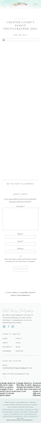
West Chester (30, 416)
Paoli (6, 414)
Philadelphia (30, 414)
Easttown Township (24, 409)
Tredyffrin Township (13, 416)
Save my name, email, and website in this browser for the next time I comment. (20, 260)
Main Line (33, 411)
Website (20, 249)
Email (21, 241)
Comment (20, 206)
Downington (8, 409)
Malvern (24, 411)
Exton (16, 411)
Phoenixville (16, 414)
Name (20, 234)
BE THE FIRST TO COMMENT (20, 184)
